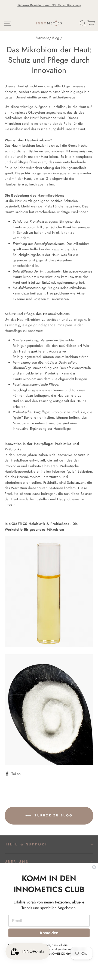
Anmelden (49, 933)
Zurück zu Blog (53, 815)
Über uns (17, 861)
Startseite (42, 37)
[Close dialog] (94, 867)
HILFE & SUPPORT (26, 844)
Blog (55, 37)
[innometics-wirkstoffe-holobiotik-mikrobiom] (49, 645)
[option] (49, 5)
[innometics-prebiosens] (49, 764)
